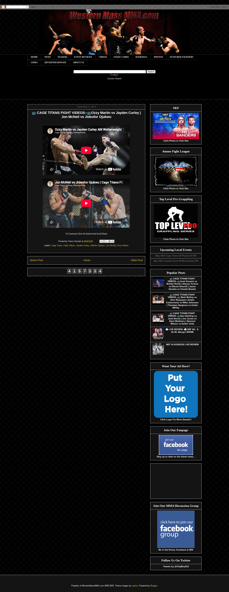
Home (87, 260)
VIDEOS (103, 57)
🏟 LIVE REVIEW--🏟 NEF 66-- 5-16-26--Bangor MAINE (182, 330)
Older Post (137, 260)
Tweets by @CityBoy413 (176, 566)
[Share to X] (106, 241)
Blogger (153, 586)
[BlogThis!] (103, 241)
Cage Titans (56, 245)
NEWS (47, 57)
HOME (34, 57)
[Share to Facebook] (109, 241)
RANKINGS (141, 57)
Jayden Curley (82, 245)
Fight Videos (69, 245)
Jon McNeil (111, 245)
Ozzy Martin (122, 245)
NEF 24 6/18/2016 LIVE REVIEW (182, 344)
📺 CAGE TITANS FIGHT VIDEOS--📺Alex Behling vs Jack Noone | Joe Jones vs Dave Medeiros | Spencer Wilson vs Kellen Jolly (182, 318)
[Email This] (101, 241)
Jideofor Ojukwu (97, 245)
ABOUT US (78, 62)
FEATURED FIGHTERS (181, 57)
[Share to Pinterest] (112, 241)
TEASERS (62, 57)
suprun (135, 586)
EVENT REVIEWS (83, 57)
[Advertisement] (114, 92)
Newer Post (36, 260)
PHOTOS (158, 57)
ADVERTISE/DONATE (55, 62)
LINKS (34, 62)
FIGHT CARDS (121, 57)
